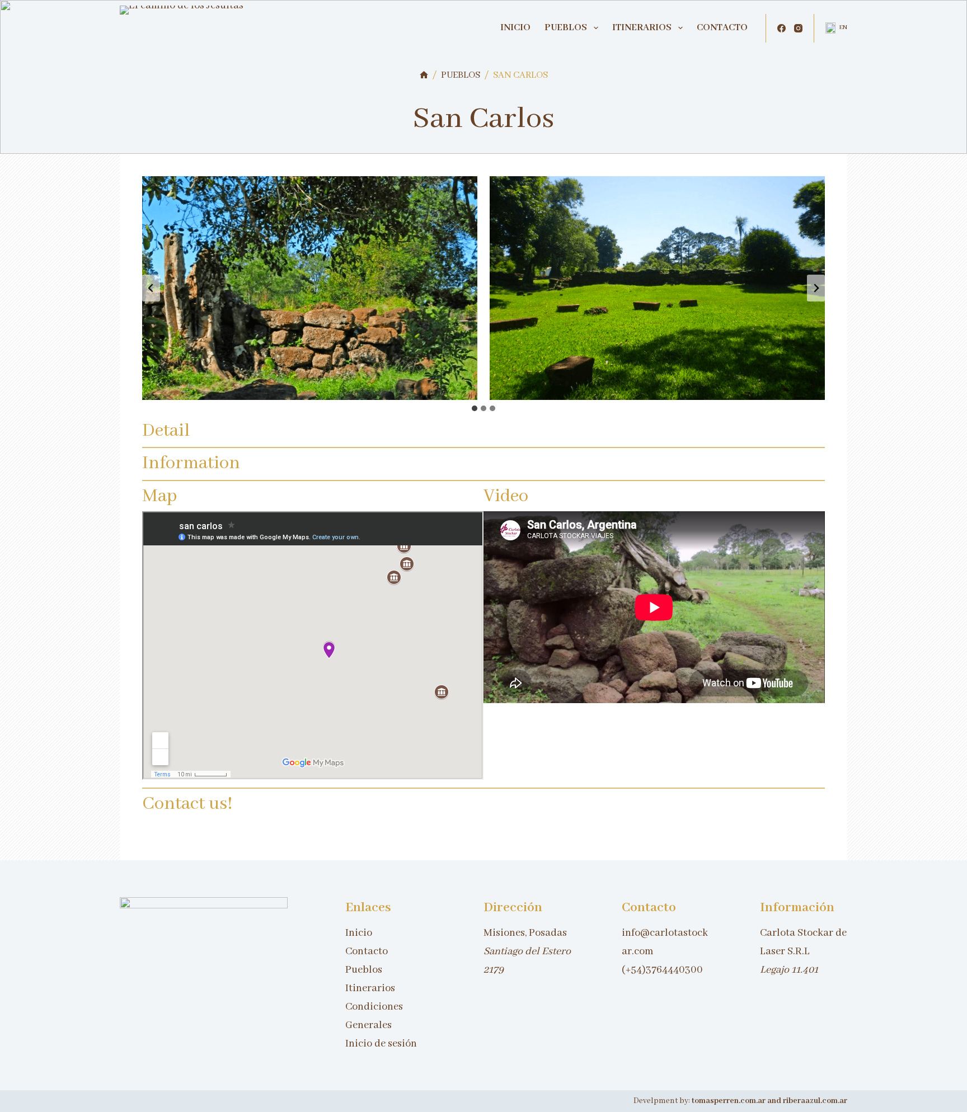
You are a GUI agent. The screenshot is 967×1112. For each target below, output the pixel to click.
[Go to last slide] (151, 288)
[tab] (474, 408)
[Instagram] (798, 28)
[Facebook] (781, 28)
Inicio (515, 28)
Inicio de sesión (381, 1043)
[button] (836, 28)
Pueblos (565, 28)
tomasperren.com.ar (729, 1101)
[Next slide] (816, 288)
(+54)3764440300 (662, 970)
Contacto (722, 28)
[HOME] (424, 76)
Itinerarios (642, 28)
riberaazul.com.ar (815, 1101)
